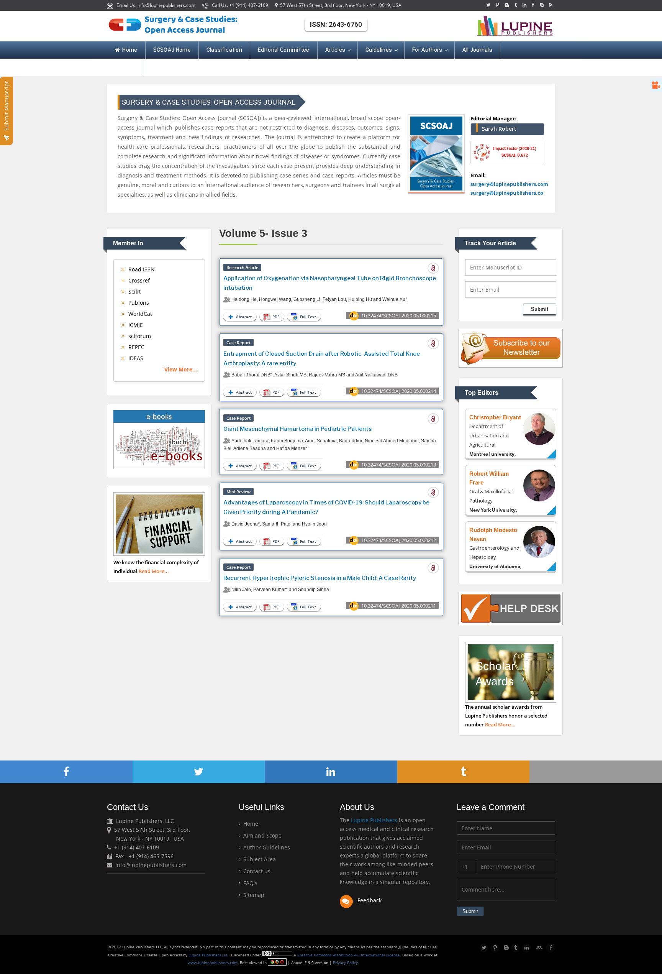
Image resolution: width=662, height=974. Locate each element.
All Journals (477, 50)
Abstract (243, 316)
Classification (224, 50)
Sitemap (253, 894)
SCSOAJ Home (172, 50)
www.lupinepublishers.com (213, 962)
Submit (539, 309)
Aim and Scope (262, 835)
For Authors (427, 50)
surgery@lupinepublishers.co (506, 192)
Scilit (134, 291)
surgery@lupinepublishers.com (509, 184)
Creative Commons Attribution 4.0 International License (348, 955)
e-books (159, 416)
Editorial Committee (284, 50)
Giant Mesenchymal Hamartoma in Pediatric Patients (297, 428)
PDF (275, 316)
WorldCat (139, 313)
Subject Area (259, 859)
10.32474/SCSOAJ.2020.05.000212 (398, 540)
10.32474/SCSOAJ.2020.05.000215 (398, 315)
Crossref (138, 280)
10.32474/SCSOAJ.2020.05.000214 (398, 391)
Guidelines (378, 50)
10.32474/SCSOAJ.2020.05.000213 (398, 464)
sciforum (139, 336)
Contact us (256, 871)
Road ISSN (141, 269)
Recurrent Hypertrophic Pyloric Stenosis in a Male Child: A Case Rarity (319, 578)
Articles (335, 50)
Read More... (154, 571)
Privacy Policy (345, 962)
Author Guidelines (266, 847)
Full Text (307, 316)
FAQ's (249, 883)
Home (129, 50)
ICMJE (135, 324)
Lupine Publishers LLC (208, 955)
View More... (180, 369)
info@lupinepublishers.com (151, 865)
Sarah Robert (499, 128)
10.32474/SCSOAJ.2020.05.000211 (398, 605)
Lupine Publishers (373, 820)
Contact (125, 67)
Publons (138, 302)
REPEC (135, 347)
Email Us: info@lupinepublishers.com (155, 5)
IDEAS (135, 358)
